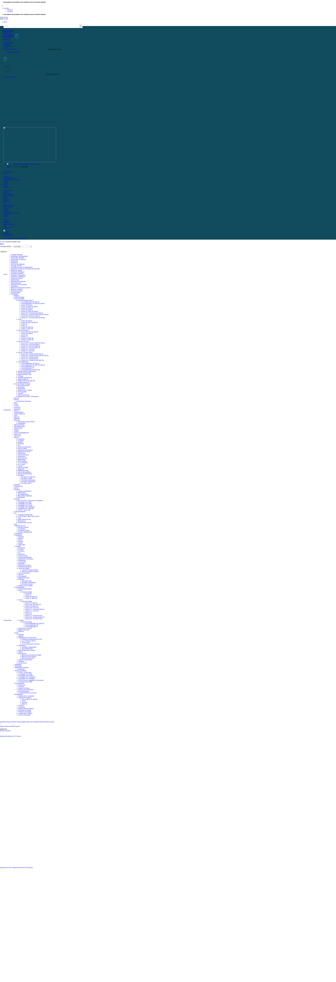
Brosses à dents (23, 527)
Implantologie (15, 280)
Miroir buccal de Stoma (29, 656)
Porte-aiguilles (22, 392)
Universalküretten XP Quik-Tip (30, 369)
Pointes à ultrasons (21, 671)
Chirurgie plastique (17, 254)
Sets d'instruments (24, 573)
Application (21, 544)
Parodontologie (15, 292)
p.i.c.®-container (23, 462)
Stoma (16, 437)
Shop (5, 28)
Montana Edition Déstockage (27, 371)
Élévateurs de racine (24, 451)
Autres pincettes (27, 581)
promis (16, 488)
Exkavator (21, 563)
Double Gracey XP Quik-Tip (26, 380)
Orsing (16, 429)
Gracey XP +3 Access (28, 349)
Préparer (21, 537)
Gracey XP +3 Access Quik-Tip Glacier (33, 317)
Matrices (24, 704)
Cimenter (21, 686)
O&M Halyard (18, 428)
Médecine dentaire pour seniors (20, 287)
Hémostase (18, 666)
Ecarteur (20, 442)
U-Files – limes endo (24, 510)
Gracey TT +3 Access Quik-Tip (30, 347)
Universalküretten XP (27, 366)
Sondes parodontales (24, 373)
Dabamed (17, 409)
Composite (21, 707)
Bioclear (16, 398)
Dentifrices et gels (23, 530)
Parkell (16, 431)
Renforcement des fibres (25, 689)
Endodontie (14, 262)
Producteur (7, 173)
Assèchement (22, 663)
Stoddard (17, 485)
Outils (16, 633)
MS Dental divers (19, 426)
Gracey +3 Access (23, 341)
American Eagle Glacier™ (26, 300)
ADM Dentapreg (19, 297)
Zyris (15, 524)
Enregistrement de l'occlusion (27, 693)
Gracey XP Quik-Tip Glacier (29, 311)
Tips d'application (23, 494)
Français (6, 8)
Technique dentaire (17, 291)
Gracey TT (24, 336)
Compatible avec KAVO (25, 505)
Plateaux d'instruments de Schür (32, 639)
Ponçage (20, 376)
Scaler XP (24, 324)
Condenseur (21, 456)
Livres (7, 231)
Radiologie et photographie (19, 256)
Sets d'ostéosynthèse (24, 472)
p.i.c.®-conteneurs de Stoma (30, 644)
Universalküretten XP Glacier (30, 302)
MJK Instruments (19, 425)
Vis (19, 445)
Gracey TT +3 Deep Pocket (29, 358)
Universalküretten (23, 362)
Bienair (16, 399)
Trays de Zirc (26, 642)
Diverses (21, 634)
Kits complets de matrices (30, 699)
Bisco (16, 403)
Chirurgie (18, 546)
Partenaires (7, 410)
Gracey (20, 600)
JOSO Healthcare (19, 414)
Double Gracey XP (23, 382)
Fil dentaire (21, 529)
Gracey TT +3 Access (27, 351)
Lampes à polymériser (24, 491)
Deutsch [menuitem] (10, 10)
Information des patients (18, 281)
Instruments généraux (25, 566)
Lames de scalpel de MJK (30, 570)
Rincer (20, 540)
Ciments (20, 705)
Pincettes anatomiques (28, 480)
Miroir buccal (22, 521)
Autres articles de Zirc (24, 519)
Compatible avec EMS (25, 503)
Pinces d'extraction (23, 385)
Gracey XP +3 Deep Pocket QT (35, 617)
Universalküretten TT (27, 368)
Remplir (20, 541)
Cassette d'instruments (25, 377)
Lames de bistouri (23, 455)
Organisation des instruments (27, 637)
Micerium (17, 420)
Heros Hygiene (19, 412)
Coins (23, 700)
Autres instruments (23, 395)
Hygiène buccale (20, 526)
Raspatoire (21, 387)
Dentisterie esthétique (17, 272)
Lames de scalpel (23, 568)
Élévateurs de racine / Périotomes (28, 396)
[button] (5, 22)
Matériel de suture (23, 470)
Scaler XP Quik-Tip (27, 327)
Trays (19, 518)
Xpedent (16, 499)
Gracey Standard (23, 330)
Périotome (21, 444)
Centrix (16, 406)
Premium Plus (18, 486)
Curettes (21, 620)
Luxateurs (21, 440)
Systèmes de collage (24, 710)
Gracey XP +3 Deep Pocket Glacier (32, 313)
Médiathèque (8, 234)
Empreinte (21, 669)
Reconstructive (19, 683)
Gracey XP (24, 335)
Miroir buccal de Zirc (28, 658)
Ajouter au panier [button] (5, 730)
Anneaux (24, 702)
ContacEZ (17, 407)
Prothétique (14, 286)
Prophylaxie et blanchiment (26, 421)
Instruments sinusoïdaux (25, 450)
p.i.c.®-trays (21, 464)
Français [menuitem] (10, 11)
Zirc (15, 513)
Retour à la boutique (13, 52)
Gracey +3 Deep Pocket (25, 352)
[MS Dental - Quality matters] (4, 18)
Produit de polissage (24, 712)
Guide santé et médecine (18, 259)
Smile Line (17, 434)
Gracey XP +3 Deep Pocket (29, 357)
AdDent (16, 295)
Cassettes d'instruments (25, 514)
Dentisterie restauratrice (18, 275)
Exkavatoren (21, 388)
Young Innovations (20, 511)
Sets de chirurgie (23, 467)
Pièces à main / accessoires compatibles (30, 500)
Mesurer (20, 538)
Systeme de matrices (24, 697)
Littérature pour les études (19, 284)
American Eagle (19, 299)
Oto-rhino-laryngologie (18, 264)
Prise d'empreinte (23, 691)
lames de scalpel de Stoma (30, 571)
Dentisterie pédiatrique (18, 276)
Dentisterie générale (17, 273)
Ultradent (17, 489)
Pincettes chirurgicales (28, 477)
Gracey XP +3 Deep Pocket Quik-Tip (32, 360)
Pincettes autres (26, 483)
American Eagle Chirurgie (22, 384)
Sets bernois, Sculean (25, 628)
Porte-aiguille (22, 576)
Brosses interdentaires (25, 532)
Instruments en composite (26, 696)
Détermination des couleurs (26, 650)
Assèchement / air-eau (25, 522)
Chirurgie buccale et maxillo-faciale (22, 267)
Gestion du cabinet (16, 278)
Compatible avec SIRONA (26, 508)
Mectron (16, 417)
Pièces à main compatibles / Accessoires (31, 680)
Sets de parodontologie (25, 473)
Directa (16, 410)
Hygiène (21, 636)
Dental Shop (7, 620)
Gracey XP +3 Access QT (33, 604)
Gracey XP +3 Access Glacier (30, 316)
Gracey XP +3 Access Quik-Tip (30, 346)
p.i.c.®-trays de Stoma (28, 641)
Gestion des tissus (24, 688)
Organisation (22, 459)
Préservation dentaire (17, 258)
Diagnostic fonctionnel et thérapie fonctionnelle (25, 269)
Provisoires (21, 685)
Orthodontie (14, 261)
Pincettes (20, 475)
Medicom (17, 418)
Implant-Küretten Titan (24, 374)
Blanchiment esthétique (25, 496)
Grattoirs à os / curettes (25, 390)
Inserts (20, 543)
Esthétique (18, 664)
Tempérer (21, 661)
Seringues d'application (29, 647)
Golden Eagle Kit (23, 379)
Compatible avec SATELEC (26, 507)
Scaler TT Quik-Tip (27, 328)
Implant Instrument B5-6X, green (10, 726)
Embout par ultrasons (24, 401)
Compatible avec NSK (24, 502)
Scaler (20, 319)
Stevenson (17, 436)
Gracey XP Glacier (27, 308)
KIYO (16, 415)
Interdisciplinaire (16, 283)
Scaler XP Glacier (26, 305)
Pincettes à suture (26, 478)
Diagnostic (21, 469)
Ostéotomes (21, 453)
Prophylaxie (14, 294)
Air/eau (20, 652)
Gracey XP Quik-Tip (27, 338)
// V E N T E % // (8, 236)
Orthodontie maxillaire (21, 667)
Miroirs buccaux (22, 458)
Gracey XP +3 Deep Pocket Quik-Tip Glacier (35, 314)
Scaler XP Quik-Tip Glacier (29, 306)
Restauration (22, 423)
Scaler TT (24, 325)
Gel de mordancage (24, 715)
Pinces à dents (22, 448)
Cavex (16, 404)
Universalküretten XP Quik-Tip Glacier (33, 303)
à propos (6, 232)
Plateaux (21, 631)
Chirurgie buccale (16, 265)
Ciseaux (20, 393)
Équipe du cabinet (16, 270)
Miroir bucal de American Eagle (31, 655)
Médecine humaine (17, 289)
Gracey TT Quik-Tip (27, 339)
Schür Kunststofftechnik (21, 433)
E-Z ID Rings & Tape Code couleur (28, 516)
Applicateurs (22, 645)
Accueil (2, 242)
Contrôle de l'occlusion (25, 713)
